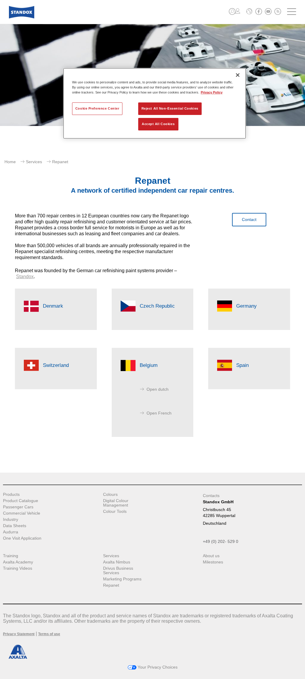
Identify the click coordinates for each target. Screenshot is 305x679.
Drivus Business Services (118, 570)
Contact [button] (249, 219)
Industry (10, 519)
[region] (154, 103)
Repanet (111, 585)
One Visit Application (22, 538)
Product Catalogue (20, 501)
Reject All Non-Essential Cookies (169, 108)
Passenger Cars (18, 507)
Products (11, 494)
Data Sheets (14, 526)
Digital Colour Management (115, 503)
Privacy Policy (211, 92)
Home (10, 161)
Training (10, 556)
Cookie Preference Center (97, 108)
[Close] (237, 75)
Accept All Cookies (158, 124)
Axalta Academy (18, 562)
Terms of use (49, 634)
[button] (232, 11)
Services (34, 161)
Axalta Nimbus (116, 562)
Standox (25, 276)
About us (211, 556)
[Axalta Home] (21, 17)
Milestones (213, 562)
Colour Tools (115, 511)
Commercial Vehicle (21, 513)
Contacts (211, 495)
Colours (110, 494)
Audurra (10, 532)
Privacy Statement (19, 634)
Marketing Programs (122, 579)
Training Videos (17, 568)
